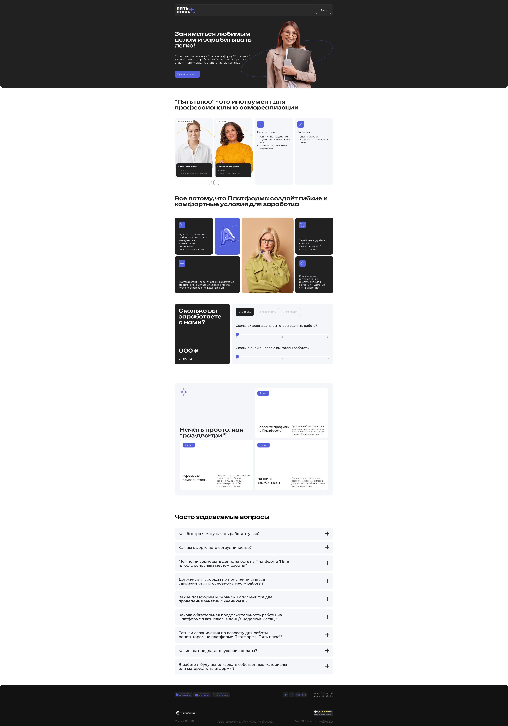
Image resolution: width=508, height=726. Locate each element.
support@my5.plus (323, 696)
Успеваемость (267, 311)
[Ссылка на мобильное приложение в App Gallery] (221, 694)
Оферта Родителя (249, 721)
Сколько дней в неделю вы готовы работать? (273, 348)
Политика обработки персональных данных (231, 722)
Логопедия (290, 311)
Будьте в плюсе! (187, 74)
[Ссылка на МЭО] (186, 713)
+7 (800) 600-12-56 (323, 693)
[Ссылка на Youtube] (304, 694)
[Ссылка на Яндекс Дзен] (285, 694)
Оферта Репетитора (265, 721)
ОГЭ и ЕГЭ (245, 311)
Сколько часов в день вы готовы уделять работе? (276, 326)
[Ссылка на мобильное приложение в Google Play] (183, 694)
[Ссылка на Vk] (298, 694)
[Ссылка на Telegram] (291, 694)
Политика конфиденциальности (228, 721)
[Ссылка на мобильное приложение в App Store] (202, 694)
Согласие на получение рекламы (261, 722)
